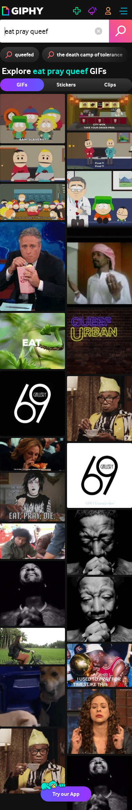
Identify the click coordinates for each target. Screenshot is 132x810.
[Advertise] (92, 11)
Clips (110, 84)
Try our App (66, 794)
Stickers (66, 84)
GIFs (22, 84)
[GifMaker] (76, 11)
